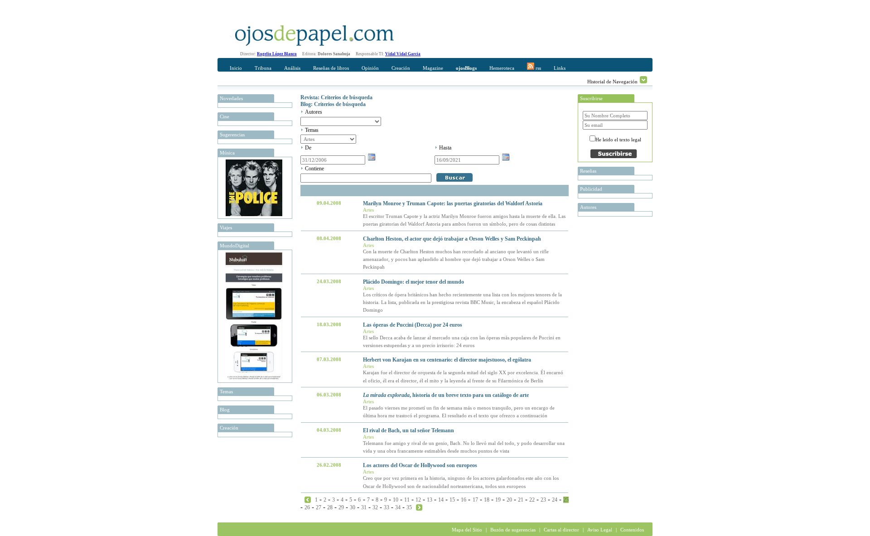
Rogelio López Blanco (277, 54)
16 (463, 500)
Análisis (292, 68)
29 (341, 507)
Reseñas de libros (331, 68)
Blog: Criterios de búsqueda (333, 104)
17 (475, 500)
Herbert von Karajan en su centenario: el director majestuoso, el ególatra (447, 360)
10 (395, 500)
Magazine (433, 68)
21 (520, 500)
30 (352, 507)
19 (498, 500)
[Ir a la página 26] (419, 507)
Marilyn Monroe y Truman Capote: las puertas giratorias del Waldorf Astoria (452, 203)
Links (560, 68)
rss (537, 68)
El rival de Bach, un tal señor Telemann (408, 430)
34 (398, 507)
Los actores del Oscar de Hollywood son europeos (420, 465)
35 (409, 507)
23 (543, 500)
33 (386, 507)
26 (307, 507)
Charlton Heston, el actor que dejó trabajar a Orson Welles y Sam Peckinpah (452, 239)
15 (452, 500)
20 (509, 500)
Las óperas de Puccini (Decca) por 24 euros (412, 325)
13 (429, 500)
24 (554, 500)
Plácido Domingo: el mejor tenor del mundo (413, 282)
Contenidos (632, 529)
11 (407, 500)
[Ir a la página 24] (307, 499)
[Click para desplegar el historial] (643, 79)
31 (364, 507)
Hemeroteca (501, 68)
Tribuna (263, 68)
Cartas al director (561, 529)
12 (418, 500)
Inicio (236, 68)
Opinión (370, 68)
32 (375, 507)
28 (330, 507)
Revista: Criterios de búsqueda (336, 97)
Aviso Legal (599, 529)
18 (486, 500)
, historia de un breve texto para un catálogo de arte (446, 395)
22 (532, 500)
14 (441, 500)
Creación (401, 68)
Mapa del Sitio (467, 529)
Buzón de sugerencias (513, 529)
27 (318, 507)
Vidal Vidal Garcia (402, 54)
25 (566, 500)
